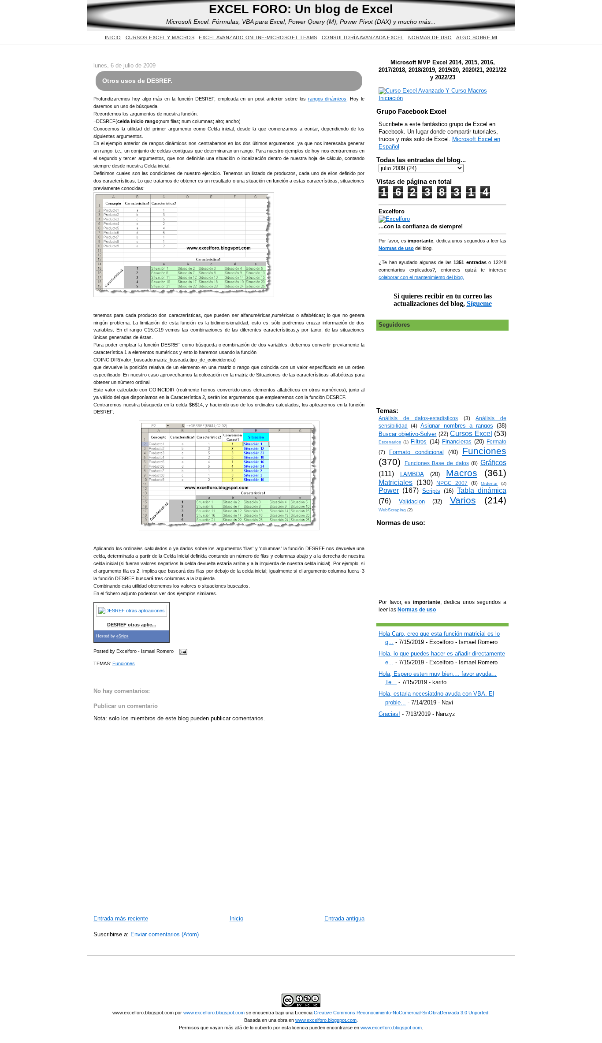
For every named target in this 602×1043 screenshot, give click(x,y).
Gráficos (493, 462)
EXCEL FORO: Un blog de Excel (301, 9)
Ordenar (489, 483)
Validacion (412, 501)
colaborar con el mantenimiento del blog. (421, 277)
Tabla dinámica (481, 490)
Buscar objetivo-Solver (407, 434)
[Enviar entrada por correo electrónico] (182, 651)
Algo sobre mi (477, 37)
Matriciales (395, 482)
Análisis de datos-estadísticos (418, 418)
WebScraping (392, 509)
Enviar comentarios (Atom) (164, 934)
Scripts (431, 491)
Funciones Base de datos (437, 463)
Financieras (457, 441)
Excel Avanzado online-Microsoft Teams (258, 37)
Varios (463, 500)
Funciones (123, 663)
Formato (496, 441)
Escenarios (390, 442)
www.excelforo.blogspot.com (214, 1012)
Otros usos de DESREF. (137, 80)
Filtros (419, 441)
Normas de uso (430, 37)
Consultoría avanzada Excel (363, 37)
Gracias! (389, 714)
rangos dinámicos (327, 98)
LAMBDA (412, 474)
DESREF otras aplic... (131, 624)
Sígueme (479, 303)
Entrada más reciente (120, 918)
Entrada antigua (344, 918)
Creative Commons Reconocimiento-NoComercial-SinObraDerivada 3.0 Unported (401, 1012)
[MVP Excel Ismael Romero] (442, 98)
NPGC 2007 (452, 483)
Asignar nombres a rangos (456, 425)
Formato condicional (416, 452)
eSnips (122, 636)
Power (389, 490)
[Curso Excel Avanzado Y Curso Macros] (394, 219)
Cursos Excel (471, 433)
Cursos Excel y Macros (160, 37)
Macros (461, 473)
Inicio (113, 37)
